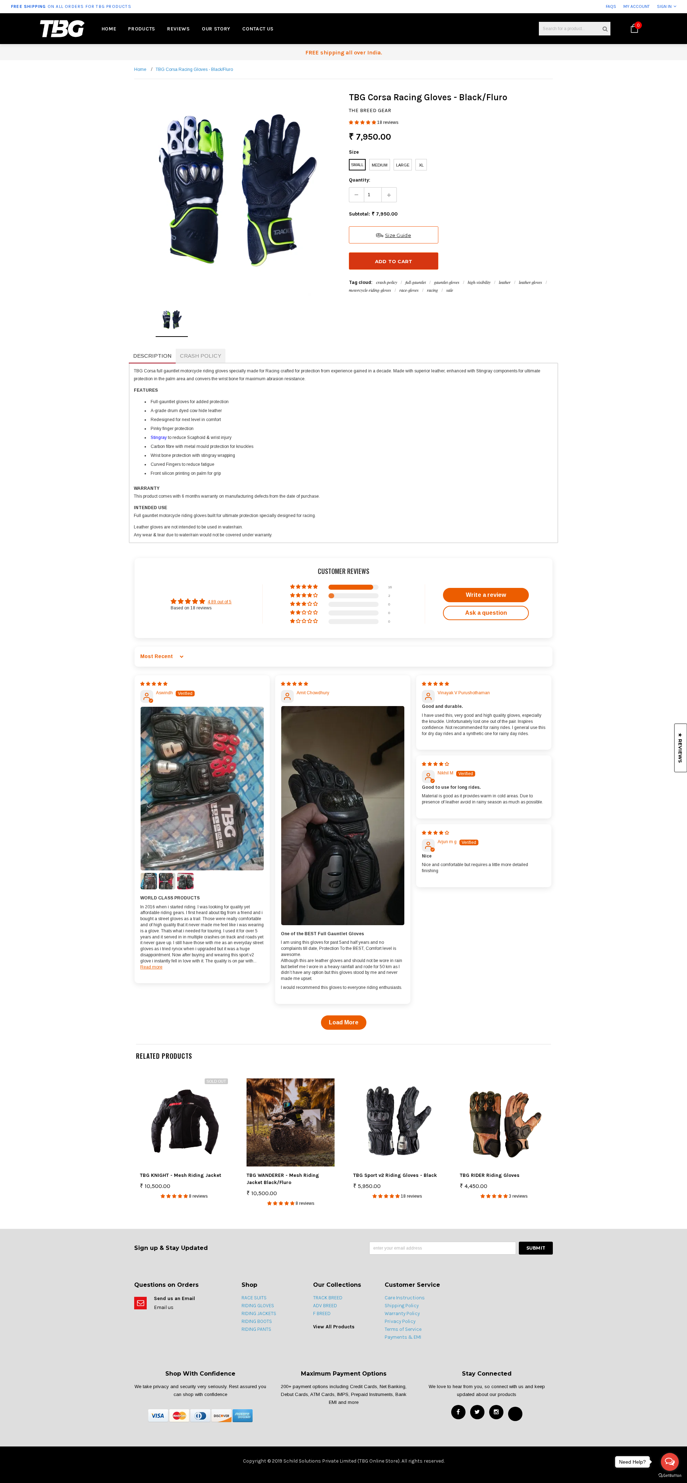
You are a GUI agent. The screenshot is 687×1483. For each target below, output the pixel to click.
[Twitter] (477, 1412)
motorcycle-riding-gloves (370, 290)
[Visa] (158, 1415)
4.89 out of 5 (220, 601)
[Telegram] (515, 1414)
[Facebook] (458, 1412)
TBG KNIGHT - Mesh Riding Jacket (180, 1175)
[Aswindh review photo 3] (167, 881)
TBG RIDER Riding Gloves (490, 1175)
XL (421, 165)
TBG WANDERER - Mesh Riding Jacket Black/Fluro (283, 1178)
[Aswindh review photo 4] (185, 881)
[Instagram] (496, 1412)
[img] (153, 683)
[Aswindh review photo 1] (202, 788)
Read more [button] (151, 967)
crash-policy (386, 282)
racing (432, 290)
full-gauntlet (415, 282)
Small (357, 165)
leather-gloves (530, 282)
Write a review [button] (486, 595)
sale (449, 290)
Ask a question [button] (486, 613)
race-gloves (409, 290)
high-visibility (479, 282)
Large (402, 165)
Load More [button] (344, 1022)
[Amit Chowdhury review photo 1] (343, 815)
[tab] (152, 356)
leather (505, 282)
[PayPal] (200, 1415)
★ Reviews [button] (680, 748)
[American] (243, 1415)
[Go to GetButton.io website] (669, 1475)
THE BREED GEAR (370, 110)
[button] (363, 122)
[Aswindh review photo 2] (148, 881)
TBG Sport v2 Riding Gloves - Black (395, 1175)
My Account (636, 6)
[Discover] (221, 1415)
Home (140, 69)
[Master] (179, 1415)
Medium (380, 165)
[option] (127, 6)
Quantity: (359, 180)
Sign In (664, 6)
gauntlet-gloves (446, 282)
